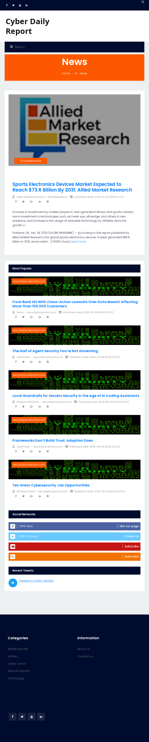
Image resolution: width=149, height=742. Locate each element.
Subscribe (132, 546)
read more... (79, 242)
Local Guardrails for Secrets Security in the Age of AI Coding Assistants (75, 395)
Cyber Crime (16, 664)
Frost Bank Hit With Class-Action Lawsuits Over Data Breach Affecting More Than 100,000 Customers (75, 304)
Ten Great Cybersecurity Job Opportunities (51, 485)
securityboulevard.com (29, 281)
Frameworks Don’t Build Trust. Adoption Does (52, 440)
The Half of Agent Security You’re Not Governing (55, 350)
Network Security (19, 671)
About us (83, 649)
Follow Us (132, 536)
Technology (16, 678)
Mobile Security (18, 649)
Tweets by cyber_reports (36, 581)
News (83, 73)
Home (66, 73)
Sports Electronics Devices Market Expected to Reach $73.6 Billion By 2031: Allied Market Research (72, 187)
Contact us (85, 656)
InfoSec (13, 656)
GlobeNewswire (30, 161)
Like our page (129, 526)
